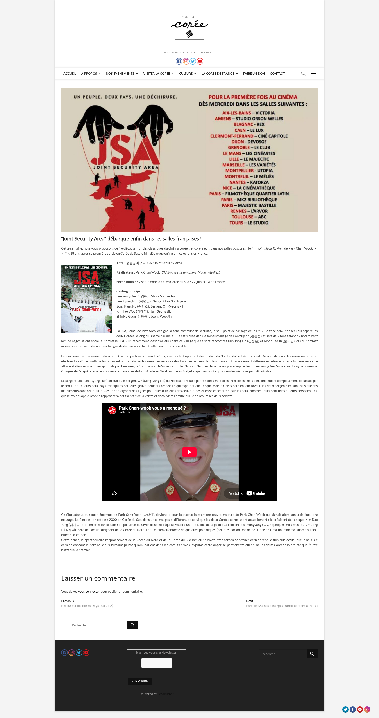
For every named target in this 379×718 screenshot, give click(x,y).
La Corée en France (218, 73)
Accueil (69, 73)
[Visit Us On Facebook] (352, 708)
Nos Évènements (120, 73)
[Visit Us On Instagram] (367, 708)
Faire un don (254, 73)
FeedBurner (165, 694)
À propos (89, 73)
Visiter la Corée (156, 73)
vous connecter (89, 591)
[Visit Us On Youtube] (359, 708)
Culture (186, 73)
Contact (277, 73)
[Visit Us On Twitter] (345, 708)
